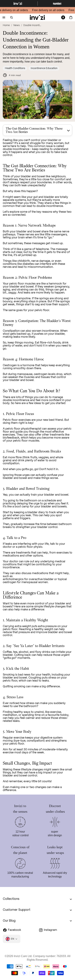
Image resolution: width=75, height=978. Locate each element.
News (16, 25)
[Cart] (71, 17)
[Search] (11, 17)
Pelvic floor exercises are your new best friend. (33, 420)
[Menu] (4, 17)
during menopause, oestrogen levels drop (35, 374)
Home (6, 25)
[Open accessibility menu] (63, 17)
